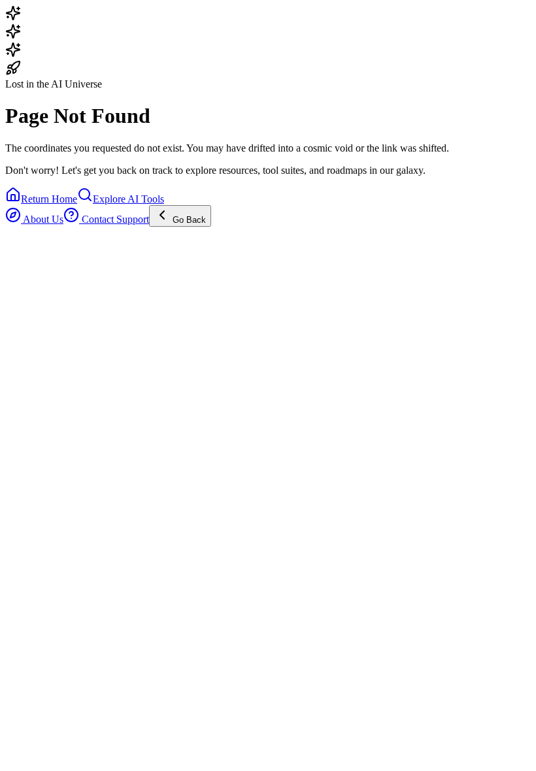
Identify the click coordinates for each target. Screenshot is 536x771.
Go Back (188, 220)
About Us (42, 219)
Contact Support (114, 219)
